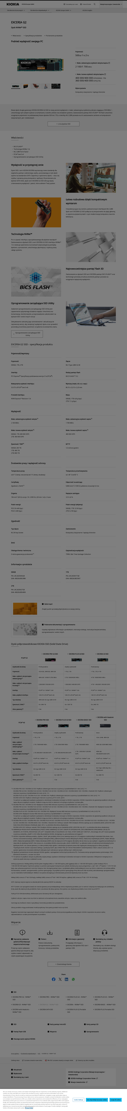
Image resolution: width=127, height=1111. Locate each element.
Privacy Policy (29, 1108)
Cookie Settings (78, 1100)
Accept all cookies (116, 1100)
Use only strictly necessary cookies (97, 1100)
